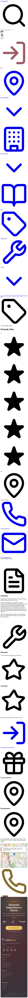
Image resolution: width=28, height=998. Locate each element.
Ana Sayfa (3, 295)
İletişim (3, 988)
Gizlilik (18, 995)
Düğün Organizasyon (6, 962)
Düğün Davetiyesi (5, 966)
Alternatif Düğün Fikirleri (17, 295)
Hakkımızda (6, 995)
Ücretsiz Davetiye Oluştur (7, 972)
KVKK (14, 995)
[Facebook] (7, 950)
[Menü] (1, 69)
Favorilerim (4, 976)
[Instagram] (3, 950)
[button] (14, 854)
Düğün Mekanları (5, 957)
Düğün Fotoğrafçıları (6, 964)
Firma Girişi (4, 986)
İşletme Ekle (4, 984)
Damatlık (4, 960)
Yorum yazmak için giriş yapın (7, 747)
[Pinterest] (15, 950)
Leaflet (18, 867)
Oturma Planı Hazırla (6, 974)
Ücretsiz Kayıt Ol (13, 928)
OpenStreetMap (24, 867)
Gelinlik (4, 959)
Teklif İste (5, 896)
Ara (2, 31)
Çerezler (22, 995)
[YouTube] (11, 950)
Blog (3, 978)
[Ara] (1, 33)
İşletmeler (8, 295)
